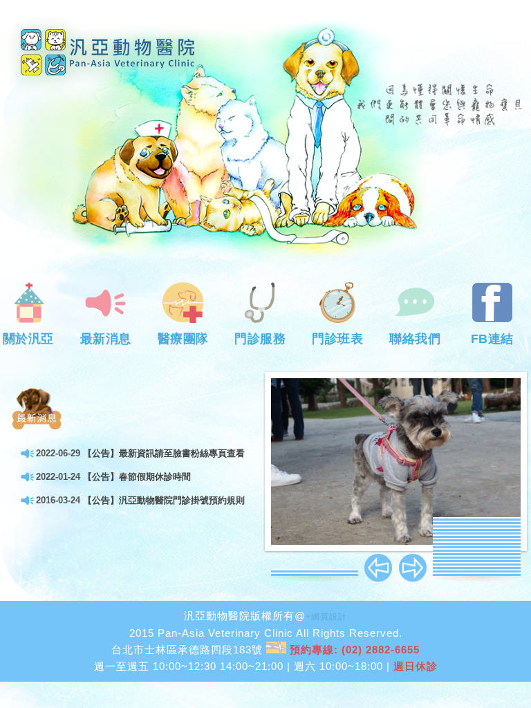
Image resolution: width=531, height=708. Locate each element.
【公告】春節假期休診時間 (137, 477)
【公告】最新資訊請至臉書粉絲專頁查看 (164, 453)
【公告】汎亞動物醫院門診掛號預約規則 (164, 500)
